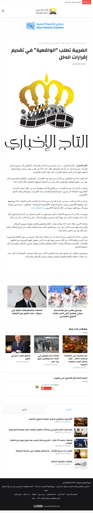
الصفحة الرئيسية (71, 494)
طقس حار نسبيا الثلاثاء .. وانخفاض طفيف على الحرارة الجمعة (44, 451)
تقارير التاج (18, 494)
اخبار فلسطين (51, 494)
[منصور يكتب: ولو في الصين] (18, 344)
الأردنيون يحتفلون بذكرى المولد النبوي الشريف (50, 419)
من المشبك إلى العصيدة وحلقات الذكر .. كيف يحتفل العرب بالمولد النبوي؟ (75, 360)
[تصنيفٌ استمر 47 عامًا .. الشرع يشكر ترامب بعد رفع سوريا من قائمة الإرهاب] (80, 443)
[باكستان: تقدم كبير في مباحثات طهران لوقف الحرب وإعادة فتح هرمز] (80, 432)
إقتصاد (34, 494)
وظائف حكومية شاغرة (61, 461)
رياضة (33, 498)
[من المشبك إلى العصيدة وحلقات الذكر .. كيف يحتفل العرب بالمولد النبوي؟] (75, 344)
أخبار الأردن (75, 43)
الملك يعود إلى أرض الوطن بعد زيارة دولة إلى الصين (64, 2)
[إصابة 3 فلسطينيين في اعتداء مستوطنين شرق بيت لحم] (46, 344)
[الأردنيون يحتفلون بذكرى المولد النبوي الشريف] (80, 422)
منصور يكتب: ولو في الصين (20, 357)
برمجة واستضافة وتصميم (52, 506)
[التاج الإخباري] (46, 10)
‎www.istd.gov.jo (37, 208)
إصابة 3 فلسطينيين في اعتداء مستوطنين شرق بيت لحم (48, 358)
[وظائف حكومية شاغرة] (80, 464)
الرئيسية (83, 43)
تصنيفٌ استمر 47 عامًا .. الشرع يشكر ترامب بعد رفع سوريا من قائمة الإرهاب (41, 441)
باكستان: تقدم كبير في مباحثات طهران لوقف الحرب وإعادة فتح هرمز (40, 429)
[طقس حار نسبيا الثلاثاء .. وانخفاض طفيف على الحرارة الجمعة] (80, 453)
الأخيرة (68, 410)
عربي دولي (41, 494)
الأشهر (24, 410)
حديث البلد (26, 494)
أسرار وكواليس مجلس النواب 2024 (48, 498)
